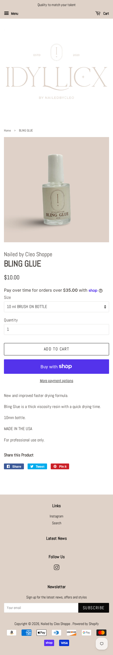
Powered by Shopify (86, 624)
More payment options (56, 380)
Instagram (56, 516)
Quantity (11, 320)
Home (7, 130)
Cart (105, 13)
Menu (14, 13)
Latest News (56, 538)
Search (56, 523)
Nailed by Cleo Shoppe (56, 624)
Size (7, 297)
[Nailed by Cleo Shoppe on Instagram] (56, 568)
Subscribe (94, 608)
